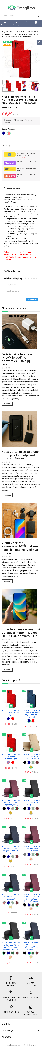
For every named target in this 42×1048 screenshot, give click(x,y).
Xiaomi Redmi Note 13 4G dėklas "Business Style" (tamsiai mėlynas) (31, 713)
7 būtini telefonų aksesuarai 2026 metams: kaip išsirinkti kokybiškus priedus (20, 548)
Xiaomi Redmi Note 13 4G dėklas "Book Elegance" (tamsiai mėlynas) (11, 849)
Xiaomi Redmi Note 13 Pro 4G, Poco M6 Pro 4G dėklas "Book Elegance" (31, 946)
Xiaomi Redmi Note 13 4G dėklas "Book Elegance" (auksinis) (31, 756)
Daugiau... (7, 404)
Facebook (9, 145)
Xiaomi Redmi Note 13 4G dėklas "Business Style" (11, 712)
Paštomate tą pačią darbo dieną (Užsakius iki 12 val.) (26, 155)
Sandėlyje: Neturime (9, 107)
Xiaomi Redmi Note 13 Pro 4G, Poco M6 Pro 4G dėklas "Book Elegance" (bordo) (31, 898)
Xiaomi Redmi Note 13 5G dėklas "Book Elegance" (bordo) (31, 848)
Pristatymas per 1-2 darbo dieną (26, 169)
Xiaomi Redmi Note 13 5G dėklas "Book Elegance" (11, 897)
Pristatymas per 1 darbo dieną (27, 162)
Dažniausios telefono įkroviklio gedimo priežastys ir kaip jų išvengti (17, 359)
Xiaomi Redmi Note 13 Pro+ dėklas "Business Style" (11, 756)
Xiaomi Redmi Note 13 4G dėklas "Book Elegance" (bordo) (11, 802)
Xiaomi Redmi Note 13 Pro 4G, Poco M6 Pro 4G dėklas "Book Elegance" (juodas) (11, 946)
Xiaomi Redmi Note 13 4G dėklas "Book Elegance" (31, 802)
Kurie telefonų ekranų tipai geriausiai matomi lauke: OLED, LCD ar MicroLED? (21, 632)
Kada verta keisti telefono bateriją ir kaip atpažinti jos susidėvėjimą (20, 455)
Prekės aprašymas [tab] (12, 188)
